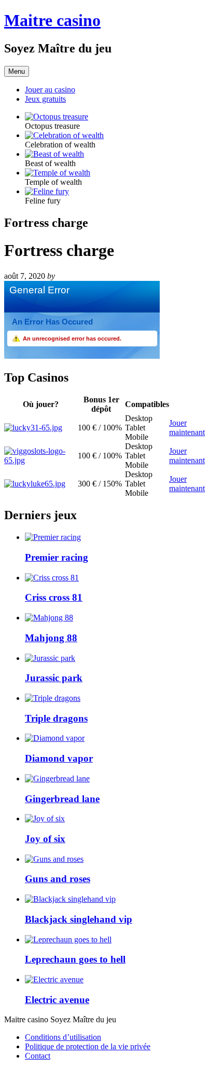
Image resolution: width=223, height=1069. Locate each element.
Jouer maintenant (187, 427)
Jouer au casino (50, 89)
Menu (16, 71)
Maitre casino (52, 20)
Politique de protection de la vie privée (87, 1046)
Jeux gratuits (45, 98)
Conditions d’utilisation (63, 1037)
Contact (37, 1055)
